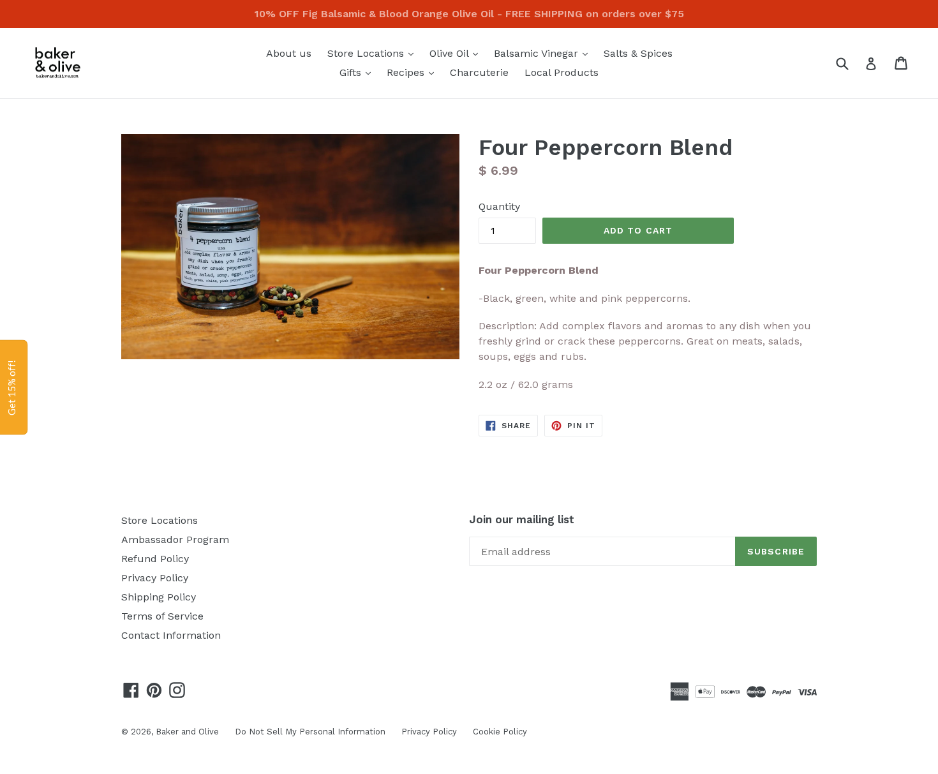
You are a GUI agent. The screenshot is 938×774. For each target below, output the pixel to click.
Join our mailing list (521, 519)
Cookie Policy (500, 731)
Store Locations (373, 53)
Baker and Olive (187, 731)
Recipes (413, 72)
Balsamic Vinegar (544, 53)
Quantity (499, 206)
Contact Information (171, 635)
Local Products (562, 72)
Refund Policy (155, 559)
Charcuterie (479, 72)
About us (288, 53)
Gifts (358, 72)
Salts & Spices (638, 53)
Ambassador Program (175, 539)
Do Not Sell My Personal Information (310, 731)
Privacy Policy (154, 578)
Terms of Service (162, 616)
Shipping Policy (158, 597)
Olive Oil (456, 53)
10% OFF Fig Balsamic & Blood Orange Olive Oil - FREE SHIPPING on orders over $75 (469, 14)
